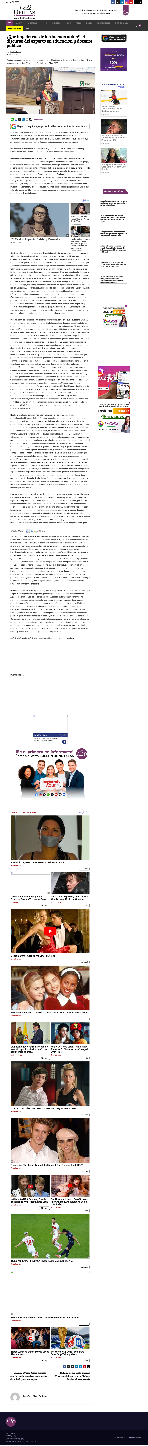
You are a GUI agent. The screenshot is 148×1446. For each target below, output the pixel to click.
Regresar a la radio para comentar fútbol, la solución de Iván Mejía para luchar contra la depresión (113, 264)
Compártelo (38, 119)
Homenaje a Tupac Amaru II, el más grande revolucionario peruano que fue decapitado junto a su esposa (28, 1376)
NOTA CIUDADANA (121, 23)
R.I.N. (28, 28)
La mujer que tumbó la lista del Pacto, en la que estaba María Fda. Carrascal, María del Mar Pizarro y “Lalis (112, 218)
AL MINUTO (19, 23)
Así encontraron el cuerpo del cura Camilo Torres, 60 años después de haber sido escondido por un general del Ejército (113, 249)
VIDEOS (78, 23)
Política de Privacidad (134, 1438)
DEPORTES (56, 23)
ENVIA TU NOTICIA (14, 28)
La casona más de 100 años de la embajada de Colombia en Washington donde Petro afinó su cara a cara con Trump (112, 279)
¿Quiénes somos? (119, 1438)
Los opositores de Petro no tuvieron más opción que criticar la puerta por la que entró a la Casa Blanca (113, 233)
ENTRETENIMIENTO (103, 23)
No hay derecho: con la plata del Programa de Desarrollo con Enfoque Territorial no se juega (72, 1376)
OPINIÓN (68, 23)
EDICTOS (89, 23)
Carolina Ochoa (15, 52)
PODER (44, 23)
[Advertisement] (50, 698)
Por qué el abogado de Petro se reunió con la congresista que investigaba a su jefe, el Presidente (113, 203)
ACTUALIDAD (32, 23)
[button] (136, 25)
